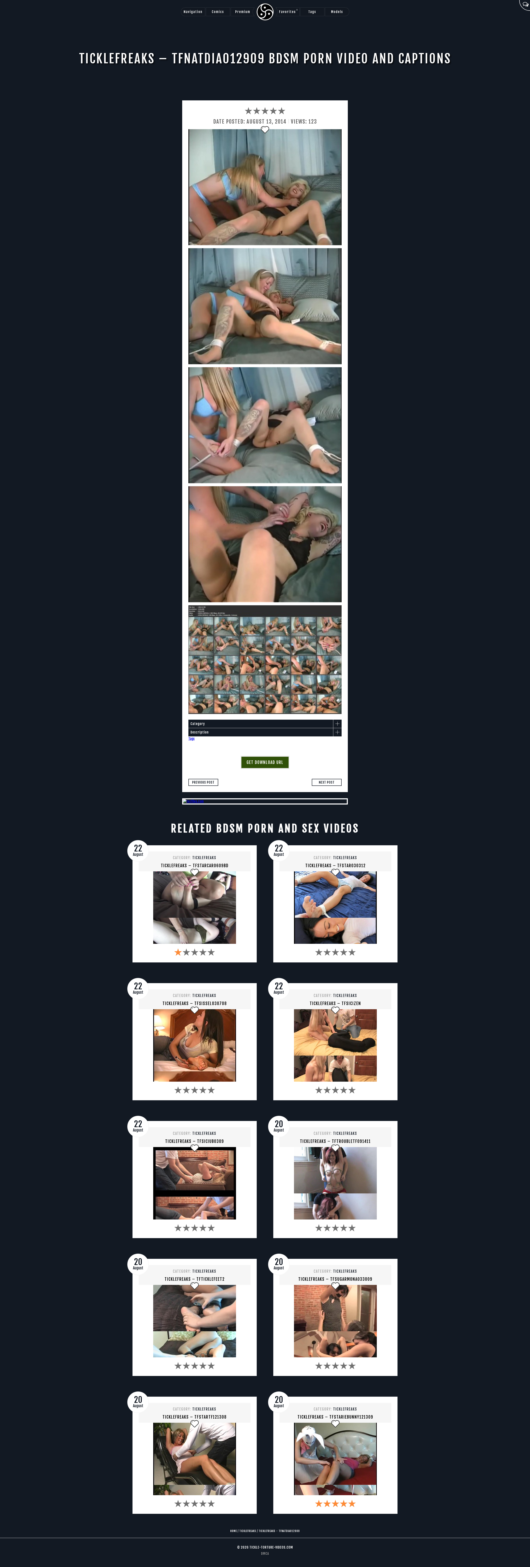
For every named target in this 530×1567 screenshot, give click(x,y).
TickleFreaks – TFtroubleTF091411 (335, 1141)
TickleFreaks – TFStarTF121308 (195, 1417)
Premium (242, 12)
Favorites (288, 11)
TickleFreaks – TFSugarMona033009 (335, 1279)
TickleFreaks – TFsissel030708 (195, 1003)
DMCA (265, 1553)
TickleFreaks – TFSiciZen (335, 1003)
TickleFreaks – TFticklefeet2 (195, 1279)
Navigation (193, 12)
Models (337, 12)
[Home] (265, 12)
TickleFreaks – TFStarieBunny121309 (335, 1417)
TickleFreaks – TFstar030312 (335, 865)
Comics (218, 12)
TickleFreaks (204, 858)
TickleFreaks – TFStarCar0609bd (195, 865)
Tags (312, 12)
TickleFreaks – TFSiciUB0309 (194, 1141)
